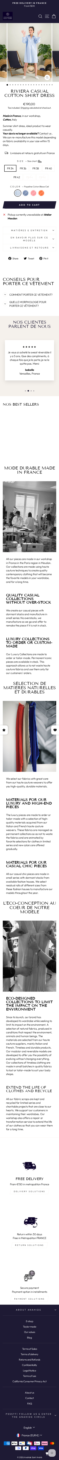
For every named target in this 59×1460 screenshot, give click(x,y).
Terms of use (29, 1376)
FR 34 (10, 168)
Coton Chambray (25, 193)
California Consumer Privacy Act (29, 1381)
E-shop (29, 1321)
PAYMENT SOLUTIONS (29, 1299)
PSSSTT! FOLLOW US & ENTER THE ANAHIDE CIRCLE (28, 1415)
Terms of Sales (29, 1348)
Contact (29, 1398)
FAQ (29, 1403)
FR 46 (42, 177)
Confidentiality (29, 1365)
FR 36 (23, 168)
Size (27, 161)
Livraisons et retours (29, 247)
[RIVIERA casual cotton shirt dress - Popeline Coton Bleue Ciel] (7, 451)
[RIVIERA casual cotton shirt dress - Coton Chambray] (11, 451)
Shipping (24, 107)
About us (29, 1392)
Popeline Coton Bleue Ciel (17, 193)
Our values (29, 1332)
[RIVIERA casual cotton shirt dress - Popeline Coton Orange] (18, 451)
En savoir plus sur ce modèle (29, 239)
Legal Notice (29, 1370)
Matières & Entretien (29, 230)
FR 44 (29, 177)
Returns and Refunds (29, 1359)
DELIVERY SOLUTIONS (29, 1191)
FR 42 (16, 177)
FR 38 (35, 168)
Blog (29, 1337)
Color (29, 186)
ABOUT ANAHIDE (29, 1309)
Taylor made (29, 1326)
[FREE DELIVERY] (29, 1159)
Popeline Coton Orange (41, 193)
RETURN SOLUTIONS (29, 1245)
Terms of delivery (29, 1354)
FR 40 (48, 168)
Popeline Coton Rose (33, 193)
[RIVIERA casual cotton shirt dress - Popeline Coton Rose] (15, 451)
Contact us (45, 133)
